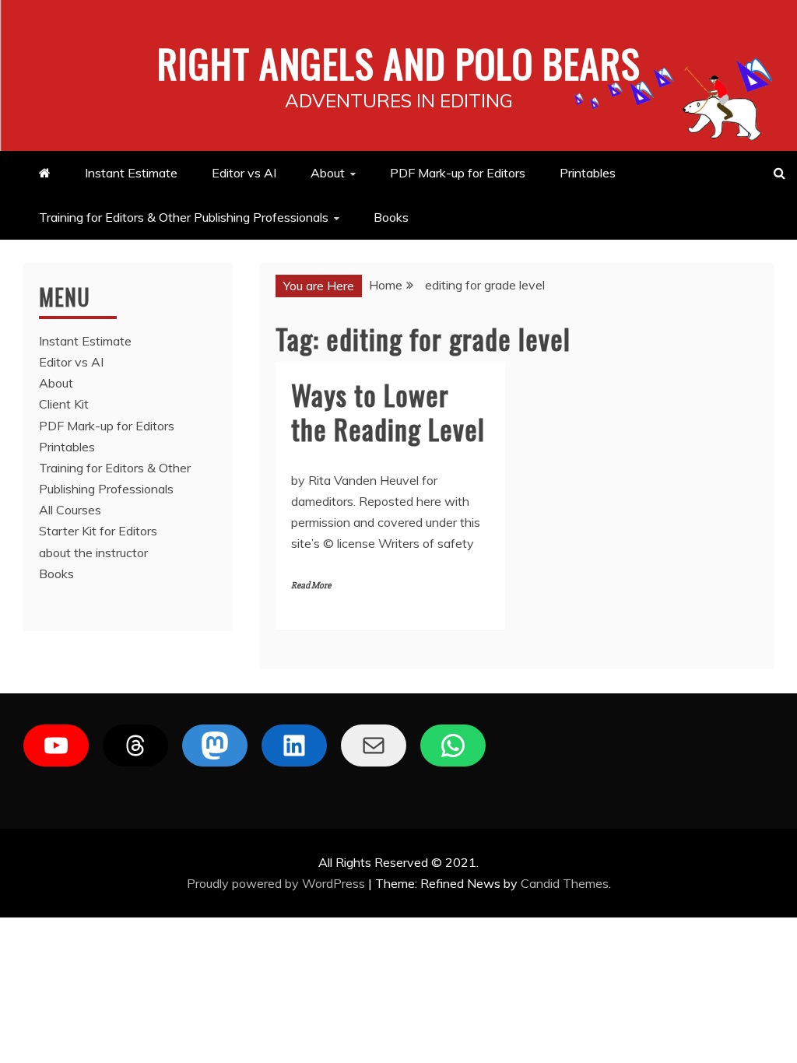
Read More (311, 585)
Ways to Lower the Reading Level (388, 411)
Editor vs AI (244, 173)
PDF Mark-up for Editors (457, 173)
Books (391, 217)
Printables (588, 173)
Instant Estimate (131, 173)
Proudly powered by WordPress (277, 883)
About (328, 173)
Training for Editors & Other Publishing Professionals (183, 217)
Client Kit (64, 404)
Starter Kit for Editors (98, 531)
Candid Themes (565, 883)
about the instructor (93, 552)
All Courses (70, 509)
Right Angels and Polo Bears (399, 62)
